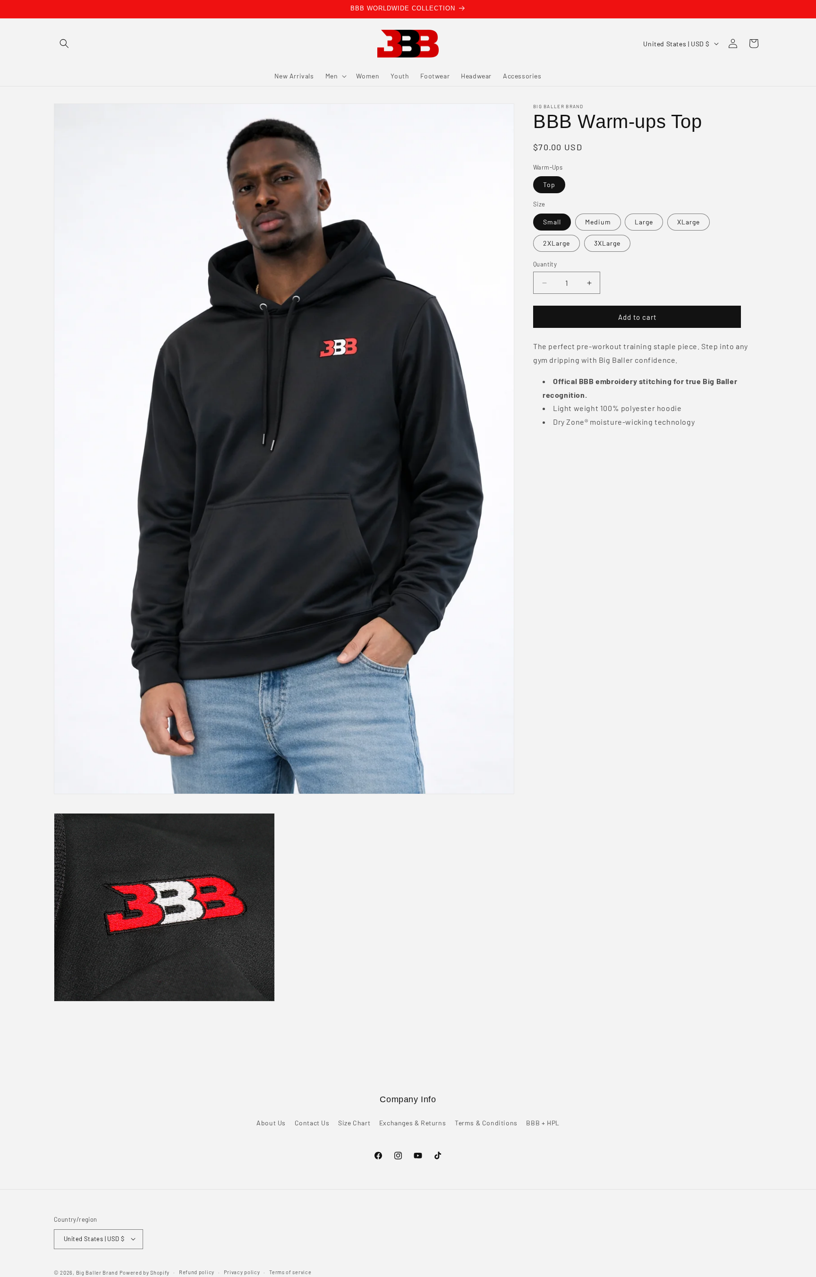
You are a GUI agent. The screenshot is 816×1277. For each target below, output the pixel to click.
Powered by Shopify (144, 1272)
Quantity (545, 264)
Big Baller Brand (97, 1272)
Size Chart (354, 1123)
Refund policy (196, 1271)
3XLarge (607, 243)
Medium (598, 222)
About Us (271, 1123)
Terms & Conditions (486, 1123)
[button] (64, 43)
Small (552, 222)
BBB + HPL (542, 1123)
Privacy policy (242, 1271)
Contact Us (312, 1123)
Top (549, 185)
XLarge (688, 222)
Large (644, 222)
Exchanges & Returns (412, 1123)
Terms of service (290, 1271)
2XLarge (556, 243)
